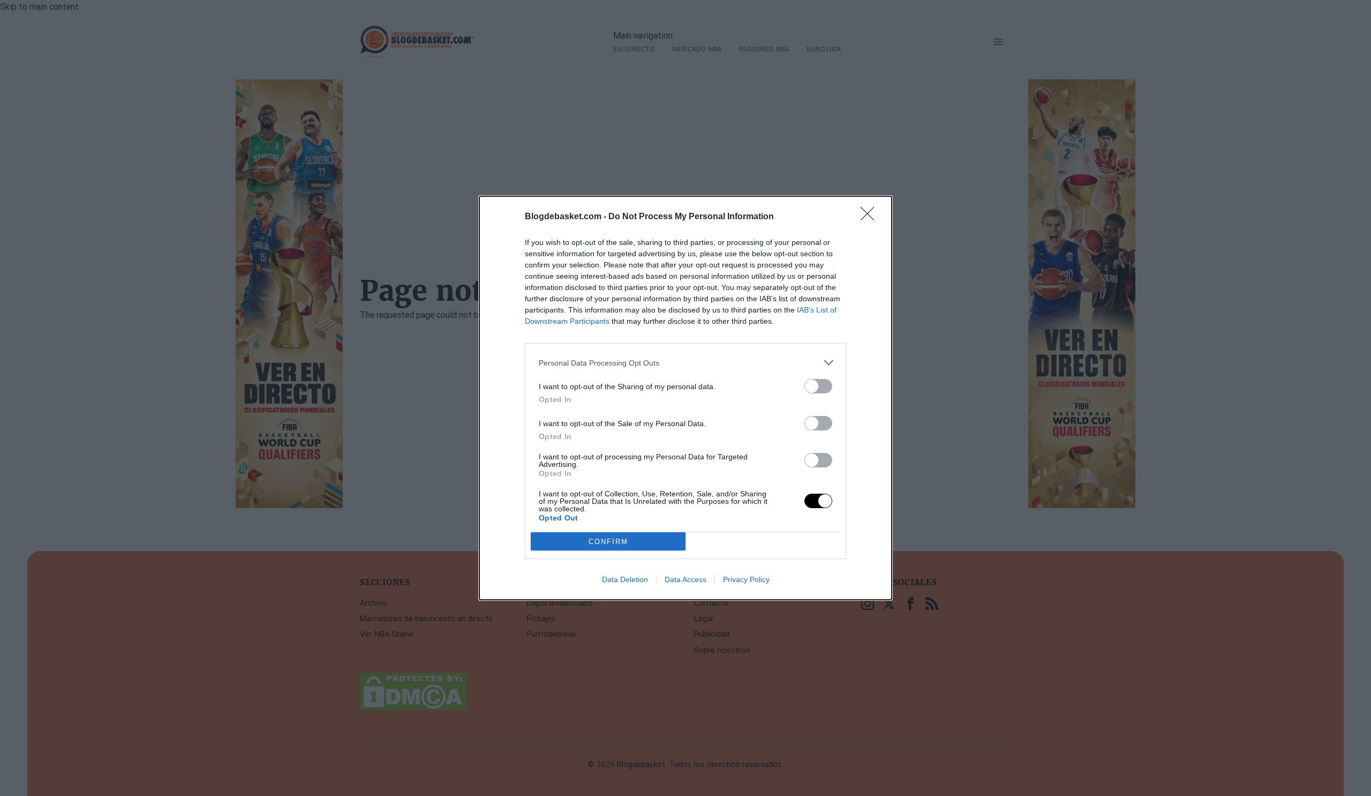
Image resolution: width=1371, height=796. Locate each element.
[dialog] (685, 398)
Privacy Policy (746, 579)
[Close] (871, 217)
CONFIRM (608, 542)
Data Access (685, 579)
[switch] (818, 386)
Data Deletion (625, 579)
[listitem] (685, 362)
